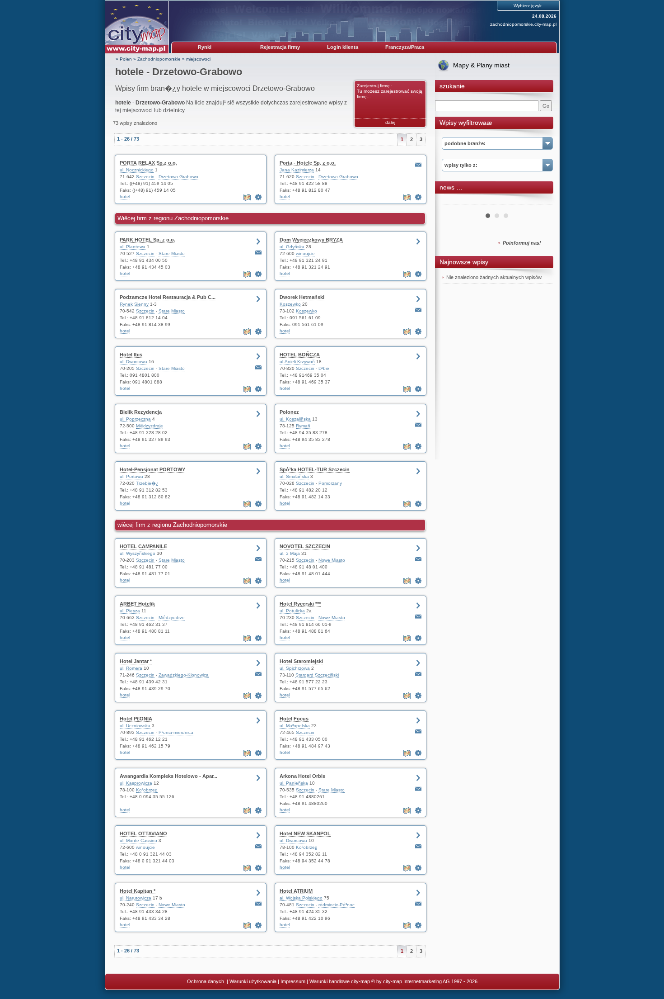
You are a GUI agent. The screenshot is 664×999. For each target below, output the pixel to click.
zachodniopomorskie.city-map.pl (523, 24)
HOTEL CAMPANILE (143, 546)
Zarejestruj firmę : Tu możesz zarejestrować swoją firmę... (389, 91)
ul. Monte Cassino (138, 840)
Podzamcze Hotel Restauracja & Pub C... (167, 297)
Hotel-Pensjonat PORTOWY (152, 469)
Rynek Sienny (134, 304)
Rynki (204, 47)
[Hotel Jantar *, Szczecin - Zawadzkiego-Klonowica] (258, 695)
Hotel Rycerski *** (300, 603)
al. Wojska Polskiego (301, 897)
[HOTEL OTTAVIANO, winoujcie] (258, 867)
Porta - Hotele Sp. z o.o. (308, 163)
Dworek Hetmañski (302, 297)
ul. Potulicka (292, 610)
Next (540, 201)
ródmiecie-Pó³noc (336, 904)
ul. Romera (131, 668)
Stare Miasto (172, 253)
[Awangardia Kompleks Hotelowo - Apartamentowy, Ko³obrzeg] (258, 810)
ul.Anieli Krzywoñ (297, 361)
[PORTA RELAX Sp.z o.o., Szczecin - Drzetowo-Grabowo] (258, 197)
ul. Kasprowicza (136, 783)
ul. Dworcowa (133, 361)
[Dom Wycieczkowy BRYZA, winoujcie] (418, 274)
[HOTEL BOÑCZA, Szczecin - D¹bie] (418, 389)
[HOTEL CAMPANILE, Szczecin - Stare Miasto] (258, 580)
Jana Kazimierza (297, 169)
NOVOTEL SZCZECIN (305, 546)
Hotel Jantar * (136, 661)
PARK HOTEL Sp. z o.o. (147, 239)
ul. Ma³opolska (295, 725)
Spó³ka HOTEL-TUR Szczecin (315, 469)
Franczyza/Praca (404, 47)
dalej (390, 122)
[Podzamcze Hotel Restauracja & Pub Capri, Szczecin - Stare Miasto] (258, 331)
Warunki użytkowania (252, 981)
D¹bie (323, 368)
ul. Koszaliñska (295, 419)
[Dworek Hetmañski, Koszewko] (418, 331)
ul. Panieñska (294, 783)
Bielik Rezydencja (141, 412)
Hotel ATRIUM (296, 891)
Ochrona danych (206, 981)
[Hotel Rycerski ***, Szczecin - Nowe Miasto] (418, 638)
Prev (453, 201)
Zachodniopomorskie (159, 59)
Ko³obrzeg (147, 789)
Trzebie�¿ (147, 483)
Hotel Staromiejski (301, 661)
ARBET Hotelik (137, 603)
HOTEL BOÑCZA (300, 354)
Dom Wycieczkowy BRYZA (311, 239)
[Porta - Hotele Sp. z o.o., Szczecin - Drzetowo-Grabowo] (418, 197)
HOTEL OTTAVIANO (143, 833)
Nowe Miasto (331, 560)
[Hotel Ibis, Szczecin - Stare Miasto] (258, 389)
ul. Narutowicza (135, 897)
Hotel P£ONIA (136, 718)
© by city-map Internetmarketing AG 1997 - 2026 (424, 981)
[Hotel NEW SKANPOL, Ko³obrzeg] (418, 867)
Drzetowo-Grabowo (178, 176)
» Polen (124, 59)
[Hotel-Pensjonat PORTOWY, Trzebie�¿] (258, 503)
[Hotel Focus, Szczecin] (418, 753)
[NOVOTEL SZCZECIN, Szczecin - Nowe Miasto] (418, 580)
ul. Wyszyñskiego (137, 553)
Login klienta (342, 47)
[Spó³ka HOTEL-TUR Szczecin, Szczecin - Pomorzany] (418, 503)
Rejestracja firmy (280, 47)
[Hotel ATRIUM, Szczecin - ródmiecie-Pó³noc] (418, 925)
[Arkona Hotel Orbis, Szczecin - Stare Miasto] (418, 810)
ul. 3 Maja (290, 553)
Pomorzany (330, 483)
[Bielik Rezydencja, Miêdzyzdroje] (258, 446)
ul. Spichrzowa (295, 668)
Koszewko (290, 304)
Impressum (293, 981)
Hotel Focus (294, 718)
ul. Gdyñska (292, 246)
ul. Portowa (131, 476)
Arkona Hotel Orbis (302, 776)
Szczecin (145, 176)
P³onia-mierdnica (176, 732)
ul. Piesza (130, 610)
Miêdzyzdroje (149, 425)
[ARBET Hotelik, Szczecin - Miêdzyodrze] (258, 638)
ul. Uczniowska (135, 725)
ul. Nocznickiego (137, 169)
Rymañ (303, 425)
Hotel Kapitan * (137, 891)
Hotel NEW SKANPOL (305, 833)
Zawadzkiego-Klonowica (184, 674)
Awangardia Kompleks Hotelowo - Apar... (168, 776)
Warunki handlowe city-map (339, 981)
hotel (125, 196)
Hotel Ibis (131, 354)
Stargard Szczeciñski (317, 674)
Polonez (289, 412)
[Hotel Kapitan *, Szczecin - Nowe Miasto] (258, 925)
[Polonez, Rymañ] (418, 446)
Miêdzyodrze (172, 617)
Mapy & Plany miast (481, 65)
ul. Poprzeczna (135, 419)
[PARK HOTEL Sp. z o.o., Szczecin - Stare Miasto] (258, 274)
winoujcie (305, 253)
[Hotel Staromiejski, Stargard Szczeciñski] (418, 695)
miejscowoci (198, 59)
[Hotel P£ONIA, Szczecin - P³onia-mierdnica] (258, 753)
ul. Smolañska (294, 476)
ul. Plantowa (132, 246)
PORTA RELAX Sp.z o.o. (148, 163)
